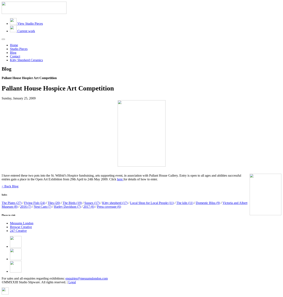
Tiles (54, 203)
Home (14, 45)
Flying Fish (34, 203)
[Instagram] (16, 271)
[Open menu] (3, 39)
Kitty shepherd (115, 203)
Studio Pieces (19, 49)
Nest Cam (42, 206)
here (120, 179)
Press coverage (109, 206)
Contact (15, 56)
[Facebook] (16, 246)
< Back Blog (10, 186)
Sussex (92, 203)
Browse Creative (21, 227)
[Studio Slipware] (34, 13)
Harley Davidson (67, 206)
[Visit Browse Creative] (5, 293)
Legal (72, 282)
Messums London (21, 223)
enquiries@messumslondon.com (86, 278)
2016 (25, 206)
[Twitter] (16, 259)
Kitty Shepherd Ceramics (26, 60)
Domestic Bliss (208, 203)
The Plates (12, 203)
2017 (88, 206)
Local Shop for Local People (152, 203)
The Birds (72, 203)
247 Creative (18, 230)
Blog (13, 52)
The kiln (184, 203)
